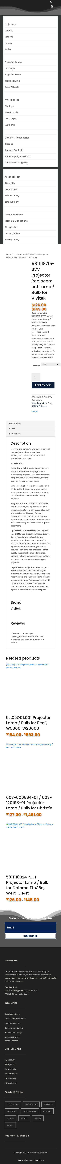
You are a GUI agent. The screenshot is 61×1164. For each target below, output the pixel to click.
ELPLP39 (24, 1118)
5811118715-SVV (39, 406)
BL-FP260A (12, 1111)
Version (36, 365)
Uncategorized (19, 254)
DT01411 (10, 1118)
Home (8, 254)
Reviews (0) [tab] (15, 434)
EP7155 (10, 1125)
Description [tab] (15, 423)
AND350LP (48, 1104)
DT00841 (47, 1111)
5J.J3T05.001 (13, 1104)
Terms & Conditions (35, 1160)
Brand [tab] (12, 428)
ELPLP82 (37, 1118)
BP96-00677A (30, 1111)
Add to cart (43, 385)
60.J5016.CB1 (31, 1104)
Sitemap (21, 1160)
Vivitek (35, 411)
